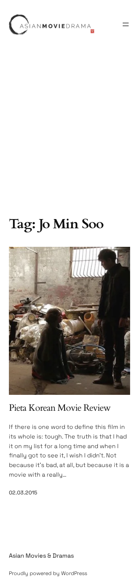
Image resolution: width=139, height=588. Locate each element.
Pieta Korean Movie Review (59, 407)
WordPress (74, 573)
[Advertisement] (69, 137)
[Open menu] (125, 24)
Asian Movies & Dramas (41, 556)
